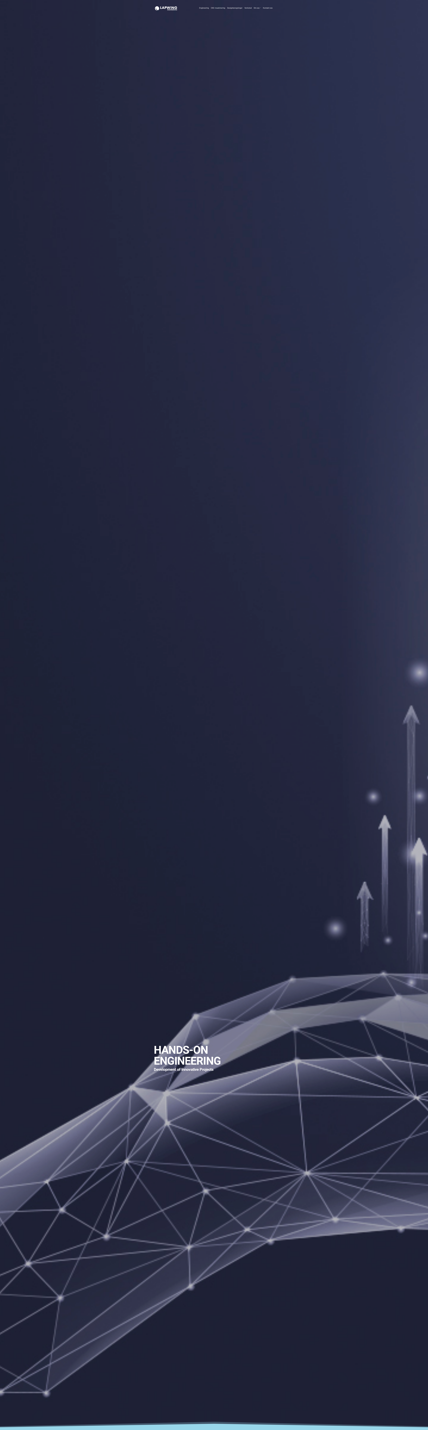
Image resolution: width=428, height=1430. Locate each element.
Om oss (256, 8)
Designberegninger (234, 8)
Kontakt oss (268, 8)
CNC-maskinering (218, 8)
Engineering (204, 8)
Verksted (248, 8)
